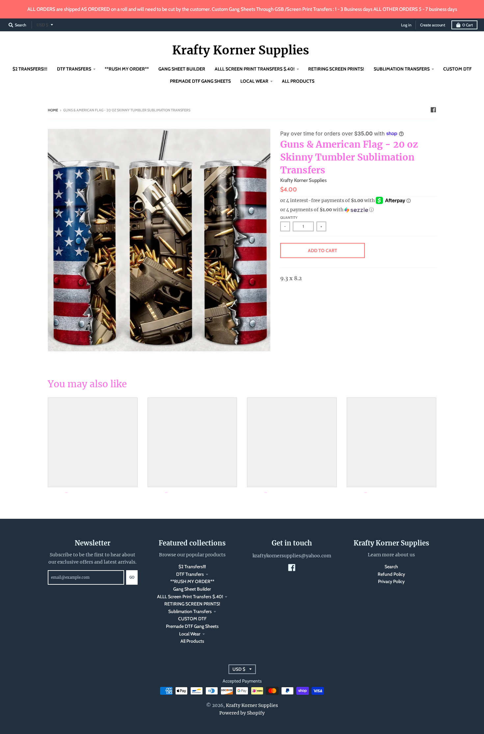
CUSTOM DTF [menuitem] (457, 69)
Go (131, 577)
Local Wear (190, 634)
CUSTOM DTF (192, 619)
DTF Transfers (190, 574)
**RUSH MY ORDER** (192, 581)
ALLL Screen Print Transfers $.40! (190, 597)
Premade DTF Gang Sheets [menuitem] (200, 81)
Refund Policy (391, 574)
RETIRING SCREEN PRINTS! (192, 604)
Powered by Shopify (242, 713)
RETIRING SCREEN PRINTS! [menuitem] (336, 69)
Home (53, 110)
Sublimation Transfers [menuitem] (402, 69)
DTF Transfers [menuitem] (74, 69)
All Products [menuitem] (298, 81)
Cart (467, 24)
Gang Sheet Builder (192, 589)
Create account (432, 24)
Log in (406, 24)
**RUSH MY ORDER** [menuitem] (127, 69)
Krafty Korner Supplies (240, 50)
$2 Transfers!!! (192, 567)
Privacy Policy (391, 581)
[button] (358, 210)
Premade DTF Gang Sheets (192, 626)
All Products (192, 641)
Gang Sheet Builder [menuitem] (181, 69)
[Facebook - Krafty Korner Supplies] (433, 110)
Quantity (289, 217)
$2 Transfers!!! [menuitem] (30, 69)
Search (391, 567)
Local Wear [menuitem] (254, 81)
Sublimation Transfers (190, 611)
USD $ (42, 24)
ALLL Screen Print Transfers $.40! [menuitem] (255, 69)
